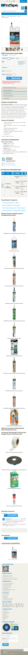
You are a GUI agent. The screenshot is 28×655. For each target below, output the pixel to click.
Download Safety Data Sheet (8, 163)
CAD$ (6, 603)
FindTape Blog (5, 616)
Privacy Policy (12, 653)
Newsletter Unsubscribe (7, 600)
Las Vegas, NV (5, 578)
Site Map (4, 614)
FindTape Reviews (6, 591)
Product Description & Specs (10, 87)
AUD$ (19, 603)
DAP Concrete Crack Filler (13, 559)
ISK (16, 605)
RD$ (10, 605)
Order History (5, 596)
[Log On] (9, 1)
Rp (12, 605)
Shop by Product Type (7, 585)
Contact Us (5, 610)
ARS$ (16, 603)
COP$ (6, 605)
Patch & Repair (21, 208)
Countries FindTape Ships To (8, 583)
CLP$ (3, 605)
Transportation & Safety (19, 210)
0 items (23, 1)
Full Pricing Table (8, 90)
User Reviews (7, 98)
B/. (10, 606)
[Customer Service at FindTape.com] (7, 1)
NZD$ (8, 606)
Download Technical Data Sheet (9, 164)
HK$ (18, 605)
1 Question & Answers (12, 55)
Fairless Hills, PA (6, 579)
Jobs (4, 620)
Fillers (19, 16)
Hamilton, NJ (5, 575)
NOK (5, 606)
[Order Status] (14, 1)
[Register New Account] (12, 1)
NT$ (22, 606)
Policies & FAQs (6, 612)
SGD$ (17, 606)
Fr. (23, 603)
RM (3, 606)
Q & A (9, 95)
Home (4, 16)
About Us (5, 618)
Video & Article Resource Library (9, 589)
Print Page (4, 55)
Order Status (5, 597)
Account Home (6, 594)
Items (13, 58)
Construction (16, 205)
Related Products (7, 93)
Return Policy (5, 653)
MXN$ (10, 603)
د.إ (14, 603)
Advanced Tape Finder (7, 584)
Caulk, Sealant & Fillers (11, 16)
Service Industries (7, 205)
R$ (21, 603)
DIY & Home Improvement (9, 208)
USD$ (3, 603)
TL (20, 606)
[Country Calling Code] (4, 638)
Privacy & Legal (6, 613)
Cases (17, 58)
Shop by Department (7, 587)
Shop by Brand (5, 588)
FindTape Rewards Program (8, 598)
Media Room (5, 617)
